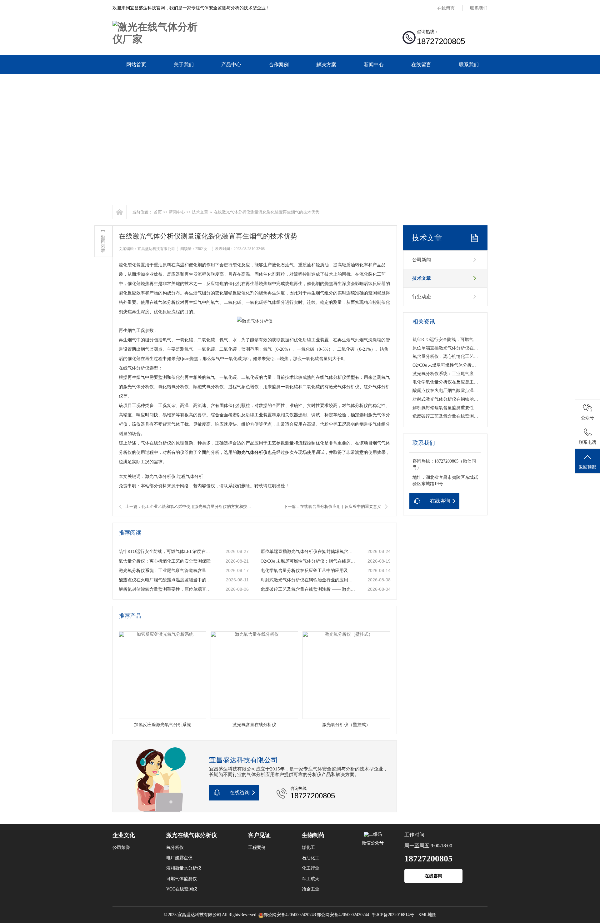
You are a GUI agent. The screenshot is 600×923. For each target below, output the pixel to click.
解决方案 (326, 64)
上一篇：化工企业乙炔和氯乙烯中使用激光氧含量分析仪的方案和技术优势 (190, 506)
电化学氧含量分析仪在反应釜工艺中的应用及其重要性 (308, 570)
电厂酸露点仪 (179, 857)
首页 (158, 212)
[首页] (119, 212)
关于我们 (184, 64)
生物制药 (313, 835)
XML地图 (427, 914)
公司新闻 (421, 259)
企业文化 (123, 835)
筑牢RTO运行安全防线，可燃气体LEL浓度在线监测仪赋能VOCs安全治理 (166, 551)
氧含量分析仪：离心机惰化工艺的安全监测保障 (165, 561)
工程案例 (257, 847)
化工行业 (310, 868)
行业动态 (421, 296)
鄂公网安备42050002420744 (343, 914)
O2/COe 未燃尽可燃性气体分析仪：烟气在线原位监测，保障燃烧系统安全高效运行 (308, 561)
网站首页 (136, 64)
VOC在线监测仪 (181, 889)
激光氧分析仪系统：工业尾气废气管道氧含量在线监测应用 (166, 570)
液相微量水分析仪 (183, 868)
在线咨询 (433, 876)
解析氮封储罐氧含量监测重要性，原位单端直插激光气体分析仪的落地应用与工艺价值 (166, 589)
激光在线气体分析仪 (191, 835)
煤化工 (308, 847)
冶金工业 (310, 889)
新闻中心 (374, 64)
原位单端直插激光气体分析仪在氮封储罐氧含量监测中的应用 (308, 551)
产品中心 (231, 64)
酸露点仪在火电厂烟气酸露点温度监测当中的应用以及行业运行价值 (166, 580)
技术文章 (200, 212)
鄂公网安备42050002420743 (289, 914)
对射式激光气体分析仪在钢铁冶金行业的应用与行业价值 (308, 580)
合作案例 (279, 64)
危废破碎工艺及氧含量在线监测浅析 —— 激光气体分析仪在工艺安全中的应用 (308, 589)
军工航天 (310, 878)
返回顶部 (587, 467)
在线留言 (446, 8)
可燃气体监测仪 (181, 878)
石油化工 (310, 857)
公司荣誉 (121, 847)
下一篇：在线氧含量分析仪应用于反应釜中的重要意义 (332, 506)
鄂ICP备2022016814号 (393, 914)
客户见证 (259, 835)
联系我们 (479, 8)
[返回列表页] (103, 241)
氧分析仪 (175, 847)
